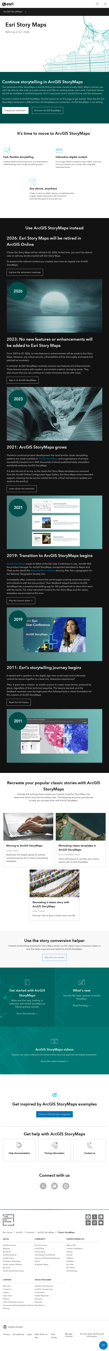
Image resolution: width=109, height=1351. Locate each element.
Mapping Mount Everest (43, 570)
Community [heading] (40, 1239)
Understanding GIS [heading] (75, 1239)
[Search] (97, 4)
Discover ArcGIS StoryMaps (47, 110)
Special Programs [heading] (43, 1280)
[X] (94, 1216)
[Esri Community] (88, 1222)
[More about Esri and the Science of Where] (8, 1220)
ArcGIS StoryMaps (12, 11)
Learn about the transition (21, 488)
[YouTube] (100, 1222)
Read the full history (19, 702)
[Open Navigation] (105, 4)
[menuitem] (19, 1245)
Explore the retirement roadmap (25, 272)
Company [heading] (7, 1280)
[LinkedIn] (100, 1216)
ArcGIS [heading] (6, 1239)
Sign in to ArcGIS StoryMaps (22, 380)
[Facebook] (88, 1216)
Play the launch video (19, 600)
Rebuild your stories (54, 957)
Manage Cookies (69, 1335)
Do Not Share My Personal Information (92, 1335)
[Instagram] (94, 1222)
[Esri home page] (8, 4)
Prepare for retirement (15, 110)
